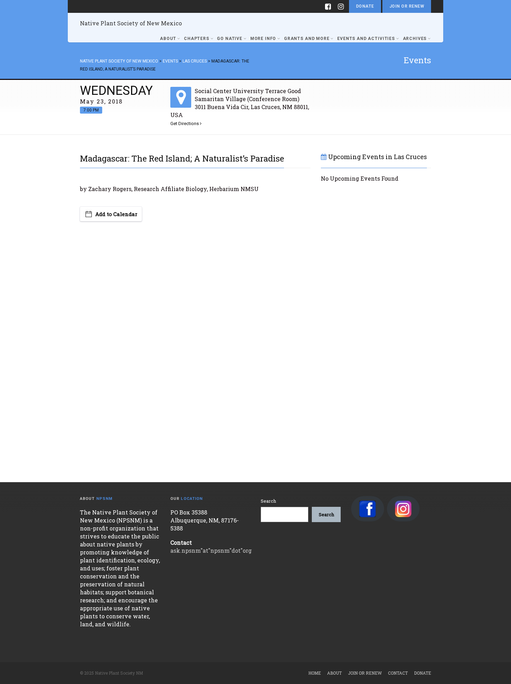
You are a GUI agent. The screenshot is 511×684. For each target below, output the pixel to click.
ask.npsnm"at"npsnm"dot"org (211, 550)
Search (268, 501)
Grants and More (307, 38)
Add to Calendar (116, 214)
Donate (365, 6)
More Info (263, 38)
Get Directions (185, 123)
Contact (398, 673)
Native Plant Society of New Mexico (131, 23)
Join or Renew (406, 6)
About (168, 38)
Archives (415, 38)
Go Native (229, 38)
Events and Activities (366, 38)
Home (314, 673)
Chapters (196, 38)
